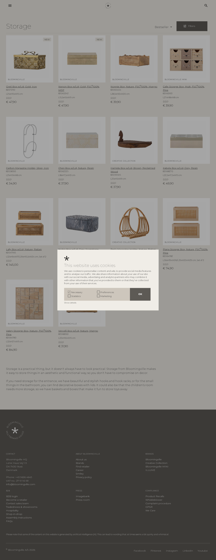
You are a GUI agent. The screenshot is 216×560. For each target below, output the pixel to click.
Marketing (106, 296)
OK (140, 294)
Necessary (76, 292)
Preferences (107, 292)
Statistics (76, 296)
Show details (70, 302)
